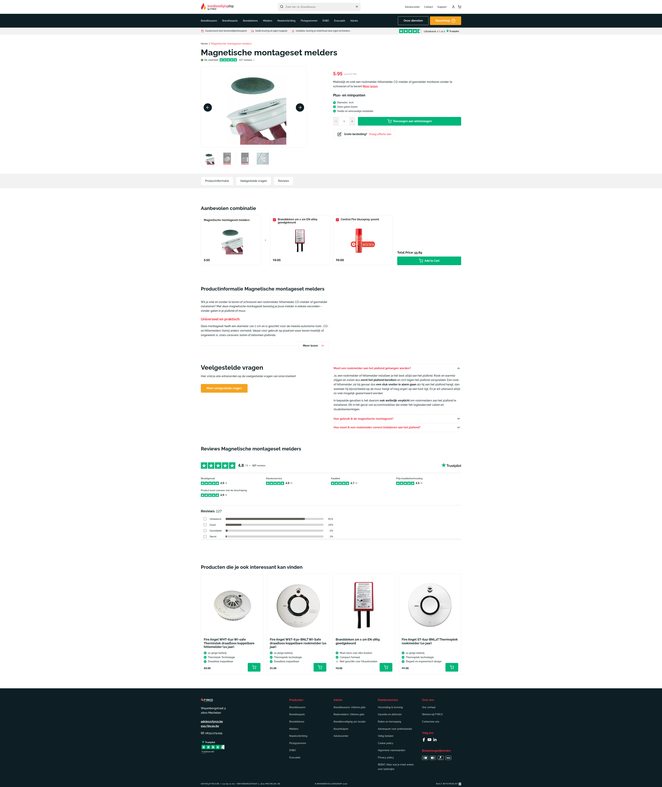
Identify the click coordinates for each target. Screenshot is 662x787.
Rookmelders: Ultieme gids (349, 714)
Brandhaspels (297, 714)
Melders (293, 728)
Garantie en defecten (390, 714)
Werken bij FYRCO (432, 714)
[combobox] (319, 7)
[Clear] (357, 6)
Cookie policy (385, 743)
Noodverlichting (298, 736)
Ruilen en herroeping (389, 721)
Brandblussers (297, 707)
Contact (428, 7)
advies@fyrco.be (212, 721)
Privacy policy (386, 757)
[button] (209, 21)
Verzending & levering (390, 707)
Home (204, 43)
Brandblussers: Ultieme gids (349, 707)
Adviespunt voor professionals (395, 728)
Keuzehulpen (341, 728)
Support (442, 7)
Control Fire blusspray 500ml (360, 219)
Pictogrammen (297, 743)
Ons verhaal (428, 707)
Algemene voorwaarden (391, 750)
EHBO (292, 750)
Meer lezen (370, 86)
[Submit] (281, 6)
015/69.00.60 (210, 726)
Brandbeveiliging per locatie (349, 721)
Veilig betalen (385, 736)
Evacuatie (294, 757)
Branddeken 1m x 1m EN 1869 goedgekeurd (297, 221)
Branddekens (296, 721)
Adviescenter (412, 7)
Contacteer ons (430, 721)
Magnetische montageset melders (227, 220)
